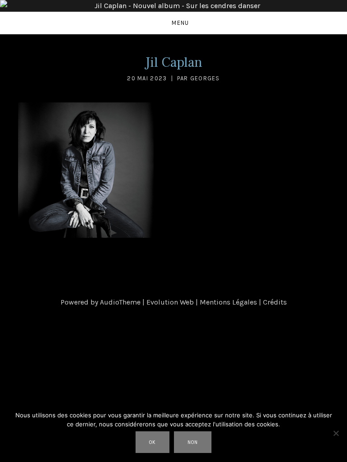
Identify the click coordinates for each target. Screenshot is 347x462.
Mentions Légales (228, 302)
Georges (205, 78)
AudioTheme (120, 302)
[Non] (335, 433)
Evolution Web (170, 302)
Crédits (275, 302)
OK (152, 442)
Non (193, 442)
